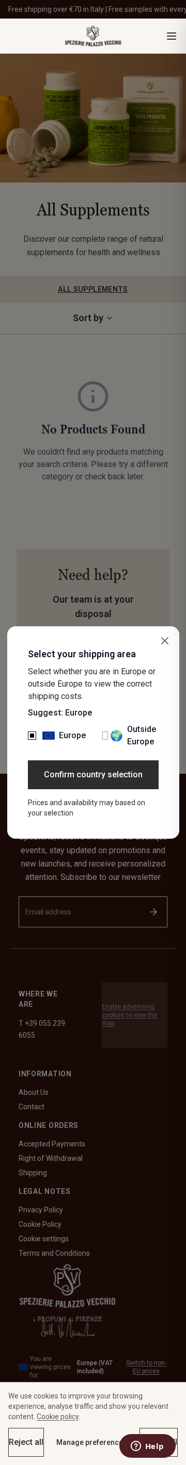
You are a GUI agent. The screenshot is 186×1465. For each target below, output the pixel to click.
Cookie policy (58, 1416)
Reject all (26, 1442)
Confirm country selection (93, 774)
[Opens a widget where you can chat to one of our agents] (147, 1447)
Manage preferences (91, 1442)
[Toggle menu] (171, 36)
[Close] (165, 641)
